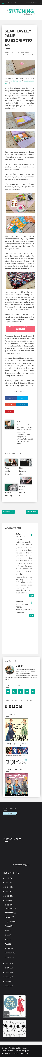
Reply (31, 596)
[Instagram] (14, 691)
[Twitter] (8, 691)
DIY (28, 1050)
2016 (7, 905)
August (8, 926)
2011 (7, 981)
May (7, 939)
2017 (7, 900)
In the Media (6, 1053)
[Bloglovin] (33, 691)
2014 (7, 968)
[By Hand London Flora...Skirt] (26, 481)
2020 (7, 887)
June (7, 935)
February (9, 953)
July (6, 931)
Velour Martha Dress (7, 471)
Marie (13, 53)
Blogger (26, 865)
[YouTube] (20, 691)
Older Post (31, 512)
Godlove (19, 602)
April (7, 944)
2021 (7, 882)
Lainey (18, 534)
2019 (7, 891)
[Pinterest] (26, 691)
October (8, 917)
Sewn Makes (20, 1050)
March (8, 948)
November (9, 913)
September (9, 922)
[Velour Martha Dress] (11, 462)
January (8, 957)
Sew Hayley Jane (15, 81)
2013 (7, 972)
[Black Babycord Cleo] (26, 462)
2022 (7, 878)
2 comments (29, 55)
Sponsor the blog (17, 1053)
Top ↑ (27, 1053)
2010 (7, 986)
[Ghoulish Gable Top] (11, 487)
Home (4, 1050)
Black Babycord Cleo (22, 471)
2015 (7, 963)
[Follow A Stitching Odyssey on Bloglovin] (10, 814)
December (9, 908)
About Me (11, 1050)
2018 (7, 896)
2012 (7, 977)
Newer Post (8, 512)
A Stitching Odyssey (20, 1048)
